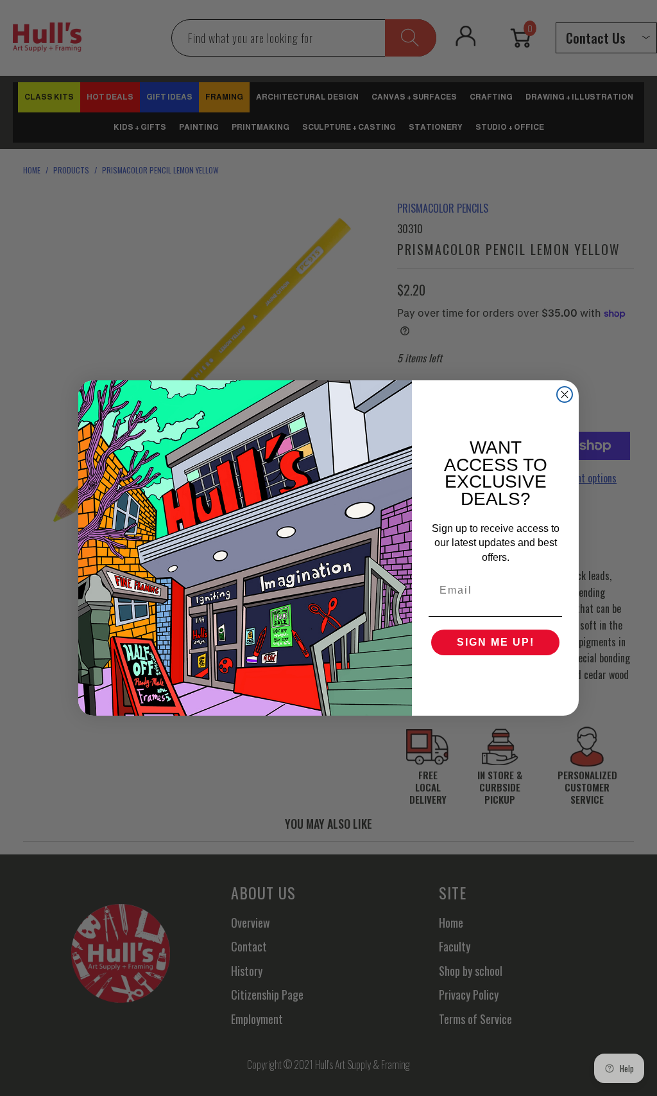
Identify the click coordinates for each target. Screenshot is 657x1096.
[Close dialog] (564, 394)
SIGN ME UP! (495, 642)
